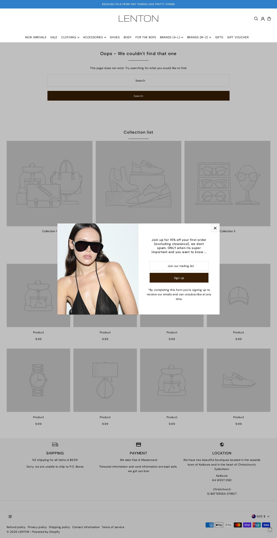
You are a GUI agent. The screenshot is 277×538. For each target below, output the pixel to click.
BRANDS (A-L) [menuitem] (170, 37)
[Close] (215, 228)
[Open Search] (256, 18)
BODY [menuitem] (128, 37)
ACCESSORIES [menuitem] (93, 37)
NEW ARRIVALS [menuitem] (35, 37)
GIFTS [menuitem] (219, 37)
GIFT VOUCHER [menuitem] (238, 37)
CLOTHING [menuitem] (68, 37)
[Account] (263, 19)
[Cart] (269, 18)
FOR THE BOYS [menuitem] (145, 37)
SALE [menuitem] (53, 37)
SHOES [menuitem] (115, 37)
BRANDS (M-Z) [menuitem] (197, 37)
